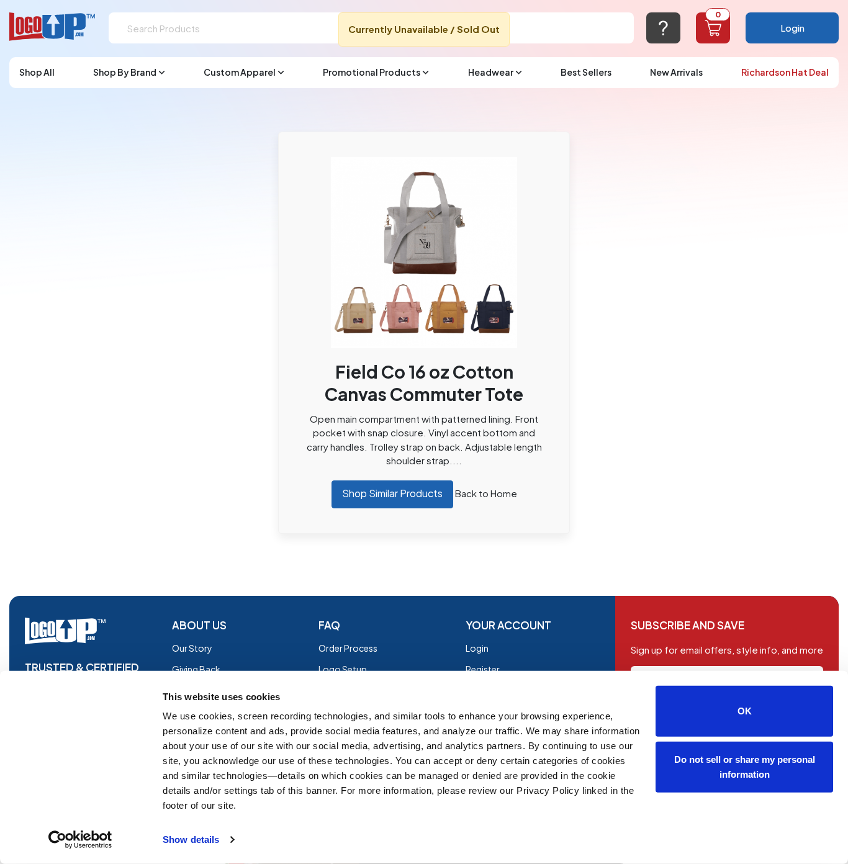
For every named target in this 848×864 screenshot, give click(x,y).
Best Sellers (586, 72)
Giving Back (196, 669)
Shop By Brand (124, 72)
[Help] (663, 27)
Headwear (490, 72)
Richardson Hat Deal (785, 72)
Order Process (347, 648)
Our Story (192, 648)
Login (792, 28)
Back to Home (486, 493)
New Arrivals (676, 72)
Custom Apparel (240, 72)
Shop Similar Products (392, 493)
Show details (191, 839)
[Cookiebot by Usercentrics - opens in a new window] (80, 839)
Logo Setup (342, 669)
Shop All (37, 72)
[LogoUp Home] (52, 27)
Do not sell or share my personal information (744, 766)
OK (744, 711)
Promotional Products (371, 72)
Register (483, 669)
